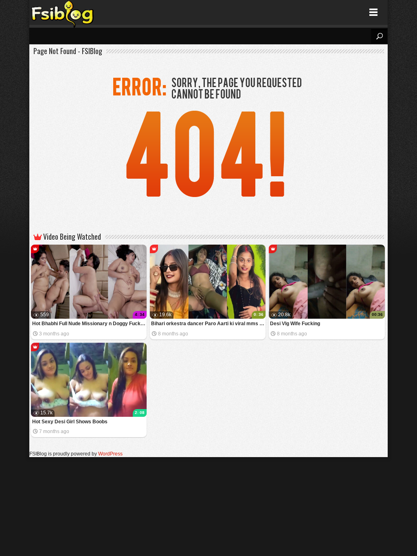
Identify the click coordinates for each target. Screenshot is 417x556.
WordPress (110, 454)
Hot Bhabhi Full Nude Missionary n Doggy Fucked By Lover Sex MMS (89, 323)
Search (379, 36)
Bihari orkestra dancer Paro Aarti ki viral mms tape (208, 323)
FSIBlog (63, 12)
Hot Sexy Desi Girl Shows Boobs (70, 422)
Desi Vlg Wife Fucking (295, 323)
